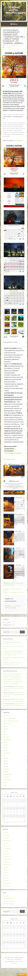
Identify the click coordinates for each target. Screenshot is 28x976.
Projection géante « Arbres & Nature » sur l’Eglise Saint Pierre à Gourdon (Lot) (13, 688)
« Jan (4, 823)
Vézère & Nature (18, 140)
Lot (4, 755)
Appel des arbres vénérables (9, 718)
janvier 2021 (6, 837)
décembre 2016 (7, 883)
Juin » (7, 823)
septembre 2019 (7, 840)
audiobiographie (7, 723)
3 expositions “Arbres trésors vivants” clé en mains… (13, 592)
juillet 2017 (5, 869)
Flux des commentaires (8, 901)
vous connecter (14, 605)
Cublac (5, 742)
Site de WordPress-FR (8, 903)
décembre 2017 (7, 856)
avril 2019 (5, 843)
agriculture (6, 715)
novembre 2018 (7, 848)
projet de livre (6, 777)
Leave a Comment (7, 47)
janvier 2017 (6, 880)
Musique (5, 763)
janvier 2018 (6, 853)
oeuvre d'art (6, 769)
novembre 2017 (7, 859)
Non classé (6, 766)
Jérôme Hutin (6, 753)
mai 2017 (5, 872)
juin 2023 (5, 832)
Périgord (9, 585)
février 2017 (6, 877)
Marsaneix (5, 758)
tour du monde (6, 779)
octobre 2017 (6, 861)
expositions (6, 745)
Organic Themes (19, 961)
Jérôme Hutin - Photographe (17, 10)
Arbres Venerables (18, 45)
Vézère (12, 585)
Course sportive (7, 739)
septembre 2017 (7, 864)
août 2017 (5, 867)
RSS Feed (14, 963)
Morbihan (5, 761)
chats (4, 731)
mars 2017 (6, 875)
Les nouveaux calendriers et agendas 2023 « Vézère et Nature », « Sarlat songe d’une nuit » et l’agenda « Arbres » (13, 652)
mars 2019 (6, 845)
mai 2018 (5, 851)
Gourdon (5, 750)
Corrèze (17, 583)
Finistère (5, 747)
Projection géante (7, 774)
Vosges (5, 785)
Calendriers (12, 583)
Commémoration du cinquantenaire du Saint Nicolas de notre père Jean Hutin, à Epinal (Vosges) (12, 681)
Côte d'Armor (6, 737)
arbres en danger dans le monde (11, 721)
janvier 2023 (6, 835)
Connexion (5, 895)
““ (13, 453)
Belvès (4, 726)
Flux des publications (8, 898)
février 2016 (6, 885)
